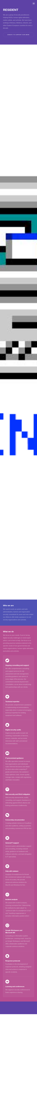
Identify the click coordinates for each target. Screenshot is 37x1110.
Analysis (8, 874)
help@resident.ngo (11, 1012)
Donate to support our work (18, 34)
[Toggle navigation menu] (33, 3)
